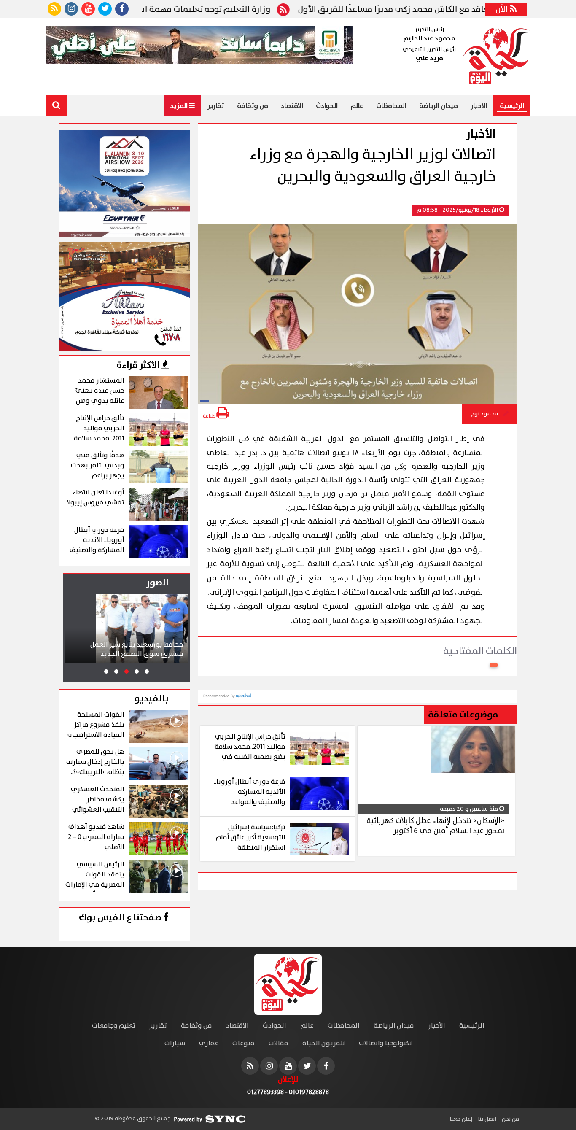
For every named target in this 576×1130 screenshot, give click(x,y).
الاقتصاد (292, 105)
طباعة (209, 416)
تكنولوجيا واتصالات (385, 1043)
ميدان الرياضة (438, 105)
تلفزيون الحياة (323, 1043)
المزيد (179, 105)
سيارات (174, 1043)
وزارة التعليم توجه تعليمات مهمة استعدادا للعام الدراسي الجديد (183, 9)
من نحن (510, 1119)
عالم (356, 105)
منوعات (243, 1043)
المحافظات (391, 105)
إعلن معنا (460, 1119)
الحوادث (327, 105)
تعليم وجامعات (113, 1025)
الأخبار (479, 105)
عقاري (208, 1043)
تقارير (215, 105)
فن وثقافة (252, 105)
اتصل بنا (486, 1119)
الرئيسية (512, 105)
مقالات (278, 1043)
